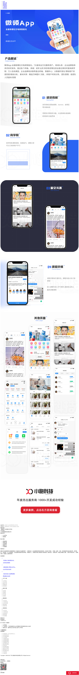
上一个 (2, 525)
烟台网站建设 (6, 644)
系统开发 (5, 605)
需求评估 (5, 8)
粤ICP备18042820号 (35, 655)
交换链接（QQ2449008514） (9, 633)
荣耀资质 (5, 584)
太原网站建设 (6, 638)
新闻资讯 (5, 5)
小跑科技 (5, 6)
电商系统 (5, 614)
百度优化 (5, 645)
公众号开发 (5, 603)
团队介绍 (5, 583)
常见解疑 (5, 615)
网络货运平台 (6, 649)
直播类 (4, 595)
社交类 (4, 594)
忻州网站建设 (6, 636)
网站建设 (5, 604)
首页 (4, 1)
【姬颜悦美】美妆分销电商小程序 (11, 526)
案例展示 (5, 4)
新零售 (4, 593)
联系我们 (5, 585)
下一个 (2, 526)
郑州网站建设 (6, 646)
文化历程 (5, 582)
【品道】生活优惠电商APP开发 (11, 525)
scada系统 (5, 637)
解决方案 (5, 2)
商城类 (4, 591)
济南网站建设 (6, 641)
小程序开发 (5, 601)
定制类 (4, 590)
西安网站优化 (6, 650)
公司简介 (5, 580)
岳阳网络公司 (6, 642)
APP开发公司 (6, 634)
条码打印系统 (6, 647)
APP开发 (5, 600)
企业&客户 (5, 613)
